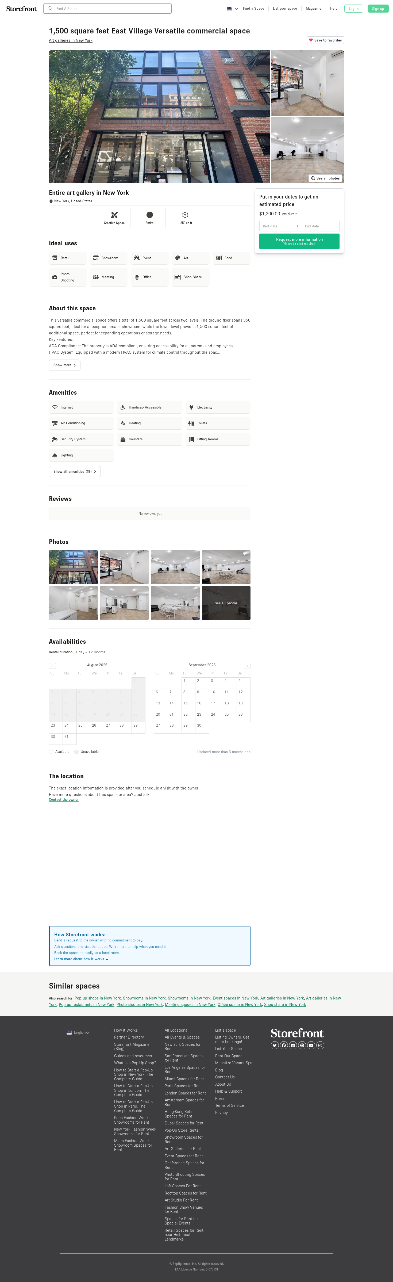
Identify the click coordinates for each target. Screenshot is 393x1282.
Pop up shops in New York (98, 997)
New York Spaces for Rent (183, 1046)
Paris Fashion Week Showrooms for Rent (131, 1119)
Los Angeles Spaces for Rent (185, 1069)
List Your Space (228, 1048)
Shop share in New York (285, 1004)
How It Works (126, 1030)
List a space (225, 1030)
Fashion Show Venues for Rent (184, 1209)
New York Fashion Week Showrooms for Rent (135, 1131)
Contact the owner (64, 799)
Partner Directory (129, 1037)
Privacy (221, 1112)
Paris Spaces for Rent (183, 1085)
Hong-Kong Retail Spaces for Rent (180, 1113)
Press (220, 1098)
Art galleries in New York (282, 997)
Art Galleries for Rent (183, 1148)
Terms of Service (229, 1105)
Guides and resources (133, 1056)
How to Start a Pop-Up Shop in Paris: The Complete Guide (133, 1106)
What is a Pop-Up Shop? (135, 1062)
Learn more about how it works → (81, 959)
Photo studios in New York (140, 1004)
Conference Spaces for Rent (184, 1165)
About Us (223, 1084)
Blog (219, 1070)
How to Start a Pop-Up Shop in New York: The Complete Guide (133, 1074)
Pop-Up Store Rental (182, 1130)
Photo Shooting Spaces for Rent (185, 1176)
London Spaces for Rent (185, 1093)
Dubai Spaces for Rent (184, 1123)
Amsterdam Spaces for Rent (184, 1102)
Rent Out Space (228, 1056)
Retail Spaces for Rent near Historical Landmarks (184, 1234)
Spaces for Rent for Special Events (181, 1221)
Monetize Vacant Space (236, 1062)
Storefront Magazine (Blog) (131, 1046)
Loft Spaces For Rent (183, 1186)
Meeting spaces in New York (190, 1004)
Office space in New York (240, 1004)
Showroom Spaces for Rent (184, 1139)
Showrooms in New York (144, 997)
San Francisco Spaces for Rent (184, 1058)
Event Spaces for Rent (184, 1156)
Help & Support (228, 1091)
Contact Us (225, 1077)
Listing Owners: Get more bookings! (232, 1039)
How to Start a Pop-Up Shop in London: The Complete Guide (133, 1090)
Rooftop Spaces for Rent (186, 1193)
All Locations (176, 1030)
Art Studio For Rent (181, 1200)
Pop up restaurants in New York (86, 1004)
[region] (150, 870)
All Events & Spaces (182, 1037)
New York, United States (73, 201)
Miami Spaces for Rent (184, 1079)
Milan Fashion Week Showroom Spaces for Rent (133, 1145)
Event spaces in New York (235, 997)
